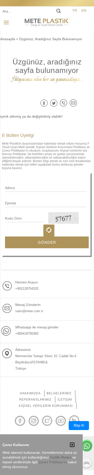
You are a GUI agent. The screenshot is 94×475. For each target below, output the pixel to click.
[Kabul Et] (72, 445)
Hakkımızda (30, 393)
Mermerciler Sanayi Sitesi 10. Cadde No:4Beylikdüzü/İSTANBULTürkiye (45, 362)
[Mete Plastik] (47, 22)
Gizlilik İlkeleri (60, 457)
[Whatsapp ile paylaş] (63, 103)
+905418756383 (26, 333)
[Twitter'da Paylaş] (53, 103)
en (83, 10)
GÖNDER (47, 242)
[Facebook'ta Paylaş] (44, 103)
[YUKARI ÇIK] (86, 463)
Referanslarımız (35, 399)
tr (74, 10)
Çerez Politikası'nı (53, 462)
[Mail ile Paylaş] (73, 103)
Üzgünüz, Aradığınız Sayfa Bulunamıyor (50, 39)
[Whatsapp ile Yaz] (86, 447)
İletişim (65, 399)
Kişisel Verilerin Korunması (46, 406)
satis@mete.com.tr (29, 311)
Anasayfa (7, 39)
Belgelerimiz (59, 393)
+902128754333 (26, 288)
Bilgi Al (79, 425)
